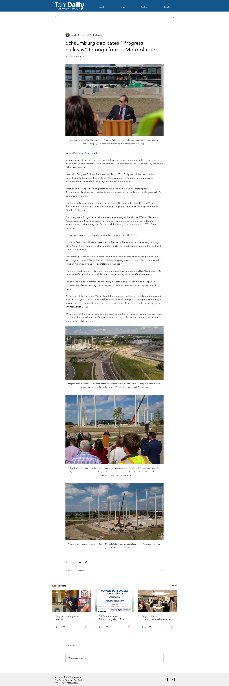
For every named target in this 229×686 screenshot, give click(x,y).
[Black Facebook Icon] (167, 679)
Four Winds (73, 682)
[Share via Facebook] (66, 562)
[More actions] (162, 35)
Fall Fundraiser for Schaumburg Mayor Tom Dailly (111, 618)
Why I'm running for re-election (68, 618)
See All (174, 585)
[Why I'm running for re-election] (71, 601)
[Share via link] (86, 562)
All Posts (55, 17)
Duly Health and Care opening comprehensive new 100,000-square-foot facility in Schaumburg (157, 618)
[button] (173, 17)
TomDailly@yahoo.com (70, 677)
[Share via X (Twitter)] (73, 562)
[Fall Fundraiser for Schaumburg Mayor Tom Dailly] (114, 601)
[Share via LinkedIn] (79, 562)
